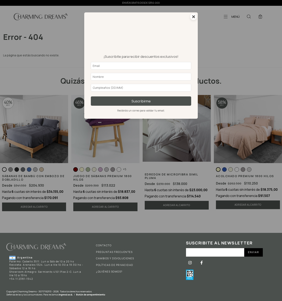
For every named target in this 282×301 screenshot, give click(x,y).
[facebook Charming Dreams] (202, 263)
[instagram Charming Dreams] (190, 263)
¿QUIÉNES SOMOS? (109, 271)
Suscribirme (141, 101)
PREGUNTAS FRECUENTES (114, 252)
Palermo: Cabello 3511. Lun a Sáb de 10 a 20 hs (41, 261)
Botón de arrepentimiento (90, 294)
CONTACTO (103, 245)
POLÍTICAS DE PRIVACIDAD (114, 265)
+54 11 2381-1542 (21, 279)
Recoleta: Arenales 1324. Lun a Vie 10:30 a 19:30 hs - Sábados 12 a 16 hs (46, 266)
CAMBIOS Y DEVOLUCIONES (115, 258)
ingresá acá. (66, 294)
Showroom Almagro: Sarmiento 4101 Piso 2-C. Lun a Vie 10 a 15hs (45, 273)
